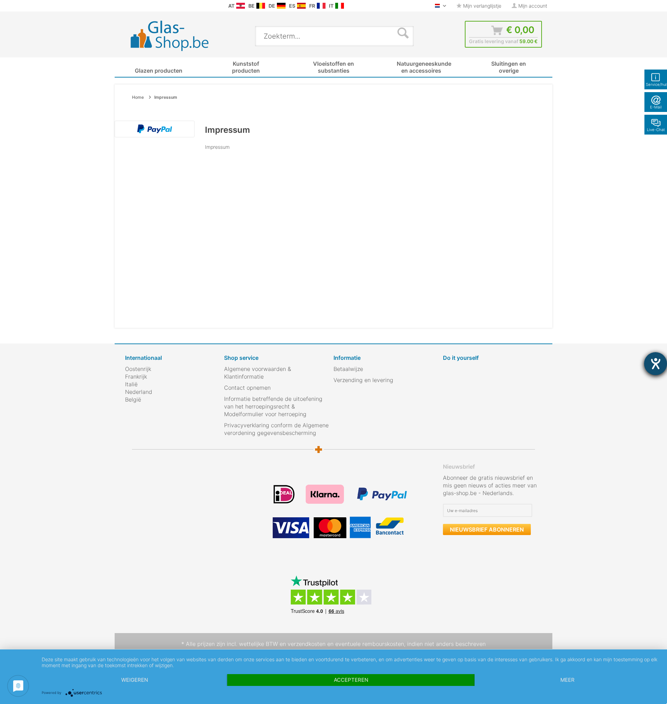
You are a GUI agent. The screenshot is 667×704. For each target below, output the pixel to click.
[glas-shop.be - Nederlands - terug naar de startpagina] (174, 35)
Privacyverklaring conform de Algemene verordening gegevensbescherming (276, 429)
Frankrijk (136, 376)
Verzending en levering (363, 380)
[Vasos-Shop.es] (301, 6)
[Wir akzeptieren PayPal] (154, 128)
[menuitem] (128, 5)
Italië (131, 384)
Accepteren (351, 680)
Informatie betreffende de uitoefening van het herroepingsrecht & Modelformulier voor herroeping (273, 406)
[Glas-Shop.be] (260, 6)
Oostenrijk (138, 368)
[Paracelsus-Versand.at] (240, 6)
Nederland (138, 391)
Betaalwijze (348, 368)
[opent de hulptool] (655, 363)
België (133, 399)
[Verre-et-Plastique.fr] (321, 6)
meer (567, 680)
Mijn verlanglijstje (481, 6)
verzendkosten (307, 643)
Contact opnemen (247, 387)
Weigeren (134, 680)
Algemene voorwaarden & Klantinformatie (257, 372)
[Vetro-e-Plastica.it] (339, 6)
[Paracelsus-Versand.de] (281, 6)
